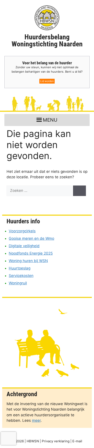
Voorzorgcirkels (22, 231)
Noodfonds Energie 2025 (31, 253)
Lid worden (47, 81)
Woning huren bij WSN (28, 261)
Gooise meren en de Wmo (31, 238)
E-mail (77, 441)
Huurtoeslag (19, 268)
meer (36, 420)
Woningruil (18, 283)
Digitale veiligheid (24, 246)
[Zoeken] (79, 191)
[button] (50, 120)
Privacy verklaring (56, 441)
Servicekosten (21, 275)
